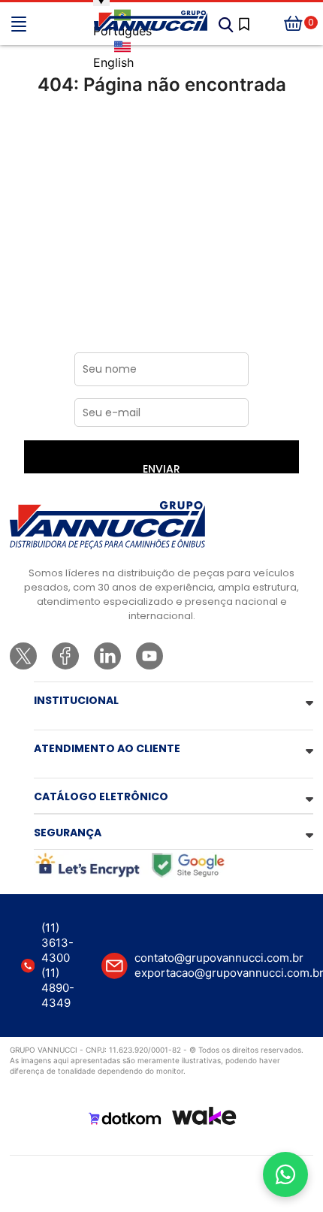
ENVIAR (161, 467)
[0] (293, 24)
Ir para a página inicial (161, 147)
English (113, 62)
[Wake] (204, 1116)
